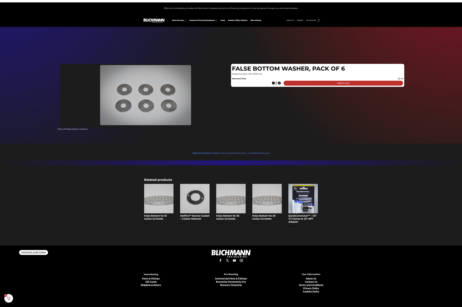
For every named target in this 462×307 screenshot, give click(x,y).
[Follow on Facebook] (221, 261)
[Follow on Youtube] (234, 261)
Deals (223, 20)
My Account (311, 20)
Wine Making (255, 20)
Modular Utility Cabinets (237, 20)
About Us (290, 20)
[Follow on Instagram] (241, 261)
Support (300, 20)
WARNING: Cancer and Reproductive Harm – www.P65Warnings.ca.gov (231, 153)
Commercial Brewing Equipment (202, 20)
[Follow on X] (228, 261)
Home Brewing (178, 20)
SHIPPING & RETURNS (33, 252)
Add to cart (343, 83)
